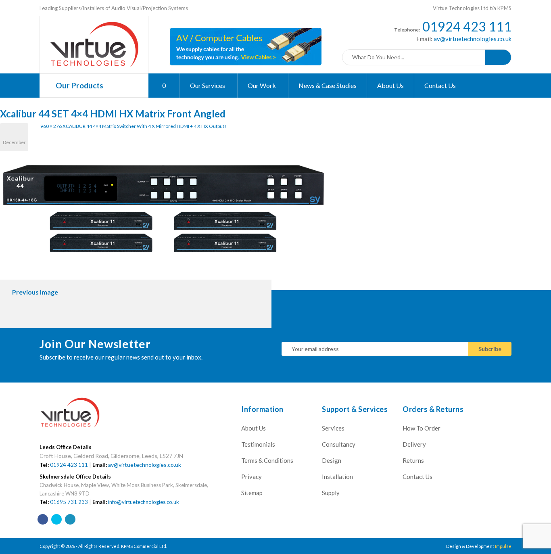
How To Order (421, 428)
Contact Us (440, 85)
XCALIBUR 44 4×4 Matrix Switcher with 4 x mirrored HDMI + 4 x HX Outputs (145, 126)
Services (333, 428)
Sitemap (252, 492)
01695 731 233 (69, 502)
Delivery (414, 444)
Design (331, 460)
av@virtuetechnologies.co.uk (471, 38)
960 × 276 (51, 126)
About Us (390, 85)
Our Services (208, 85)
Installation (337, 476)
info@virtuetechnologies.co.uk (143, 502)
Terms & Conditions (267, 460)
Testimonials (258, 444)
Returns (413, 460)
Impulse (503, 546)
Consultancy (338, 444)
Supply (331, 492)
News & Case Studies (327, 85)
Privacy (251, 476)
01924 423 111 (466, 26)
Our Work (262, 85)
